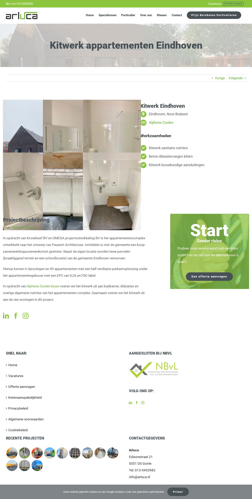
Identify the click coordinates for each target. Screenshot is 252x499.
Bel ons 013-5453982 (19, 4)
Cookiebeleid (18, 430)
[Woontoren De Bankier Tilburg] (87, 453)
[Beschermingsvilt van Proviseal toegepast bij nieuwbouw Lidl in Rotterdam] (12, 453)
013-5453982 (145, 470)
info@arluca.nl (139, 477)
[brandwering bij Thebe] (37, 453)
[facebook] (16, 316)
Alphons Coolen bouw (43, 286)
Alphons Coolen (161, 122)
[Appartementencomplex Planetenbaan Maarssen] (24, 465)
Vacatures (15, 376)
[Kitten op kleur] (24, 453)
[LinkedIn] (130, 402)
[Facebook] (136, 402)
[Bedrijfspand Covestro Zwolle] (37, 465)
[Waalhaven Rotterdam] (12, 465)
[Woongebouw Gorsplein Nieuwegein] (100, 453)
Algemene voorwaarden (26, 419)
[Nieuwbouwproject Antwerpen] (75, 453)
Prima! (178, 491)
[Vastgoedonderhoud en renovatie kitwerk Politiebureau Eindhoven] (62, 453)
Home (12, 365)
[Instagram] (142, 402)
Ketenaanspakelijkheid (25, 397)
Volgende (236, 78)
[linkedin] (6, 316)
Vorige (220, 78)
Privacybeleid (18, 408)
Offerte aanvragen (21, 387)
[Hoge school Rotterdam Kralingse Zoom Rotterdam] (113, 453)
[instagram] (26, 316)
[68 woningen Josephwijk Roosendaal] (50, 453)
